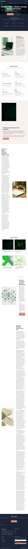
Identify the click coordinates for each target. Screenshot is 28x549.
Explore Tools (10, 14)
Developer (19, 541)
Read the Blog (17, 14)
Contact (1, 524)
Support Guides (3, 541)
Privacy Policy (22, 547)
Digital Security (3, 540)
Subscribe (20, 543)
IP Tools (3, 539)
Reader (16, 541)
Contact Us (14, 521)
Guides (5, 524)
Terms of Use (25, 547)
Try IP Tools (6, 138)
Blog (15, 531)
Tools (3, 524)
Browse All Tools (22, 314)
